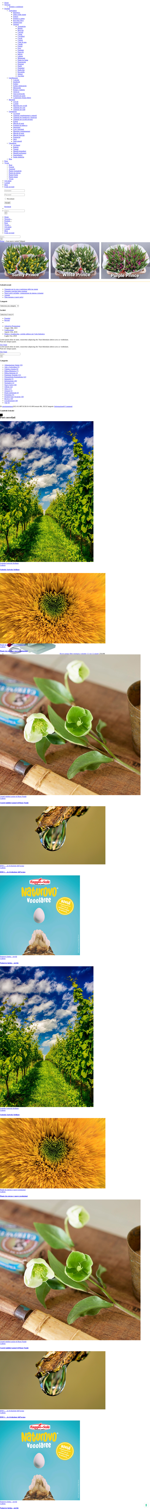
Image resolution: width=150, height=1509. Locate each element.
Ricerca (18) (8, 399)
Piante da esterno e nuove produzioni (13, 645)
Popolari (7, 318)
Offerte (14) (8, 387)
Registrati (7, 207)
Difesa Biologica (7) (11, 371)
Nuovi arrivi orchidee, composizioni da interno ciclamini (23, 293)
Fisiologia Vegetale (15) (12, 375)
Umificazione (9, 330)
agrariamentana (7, 406)
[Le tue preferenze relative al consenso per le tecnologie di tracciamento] (146, 1505)
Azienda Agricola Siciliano (9, 563)
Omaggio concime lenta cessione (15, 291)
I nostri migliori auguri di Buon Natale (13, 796)
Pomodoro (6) (9, 395)
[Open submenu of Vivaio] (10, 225)
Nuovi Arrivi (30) (10, 385)
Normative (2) (9, 383)
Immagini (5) (8, 379)
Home (2, 241)
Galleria (2, 565)
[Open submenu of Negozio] (11, 219)
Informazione (58, 406)
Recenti (7, 320)
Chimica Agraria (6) (11, 369)
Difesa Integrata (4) (11, 373)
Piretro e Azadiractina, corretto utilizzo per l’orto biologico (24, 334)
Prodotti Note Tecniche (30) (14, 397)
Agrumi (7, 295)
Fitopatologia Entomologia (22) (15, 377)
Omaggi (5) (8, 391)
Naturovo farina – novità (8, 957)
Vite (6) (7, 403)
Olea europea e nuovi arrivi (13, 297)
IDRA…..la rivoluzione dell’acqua (12, 866)
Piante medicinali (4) (11, 393)
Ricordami (10, 199)
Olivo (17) (8, 389)
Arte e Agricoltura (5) (11, 367)
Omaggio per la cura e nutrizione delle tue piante (21, 289)
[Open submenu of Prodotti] (11, 221)
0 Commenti (68, 406)
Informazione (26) (10, 381)
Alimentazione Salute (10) (13, 365)
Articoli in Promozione (12, 326)
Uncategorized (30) (11, 401)
